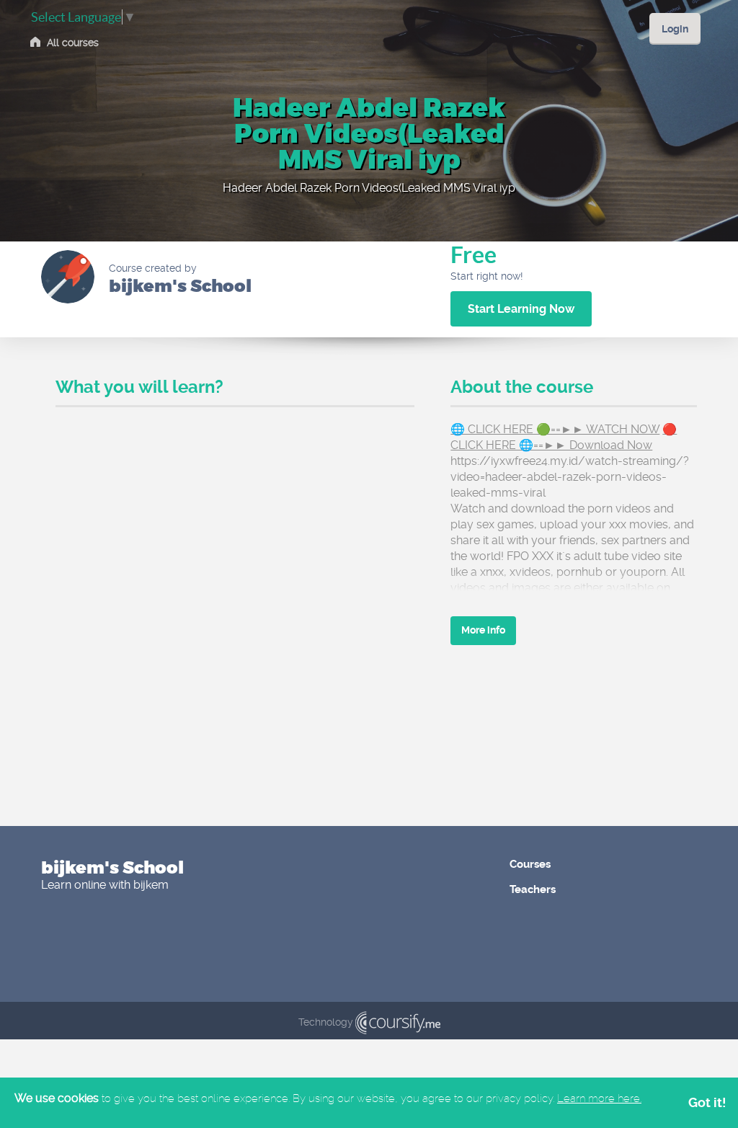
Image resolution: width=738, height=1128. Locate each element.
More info (483, 630)
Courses (530, 864)
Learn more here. (599, 1098)
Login (675, 29)
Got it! (707, 1102)
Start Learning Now (521, 309)
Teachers (533, 889)
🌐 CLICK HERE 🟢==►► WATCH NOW (554, 429)
